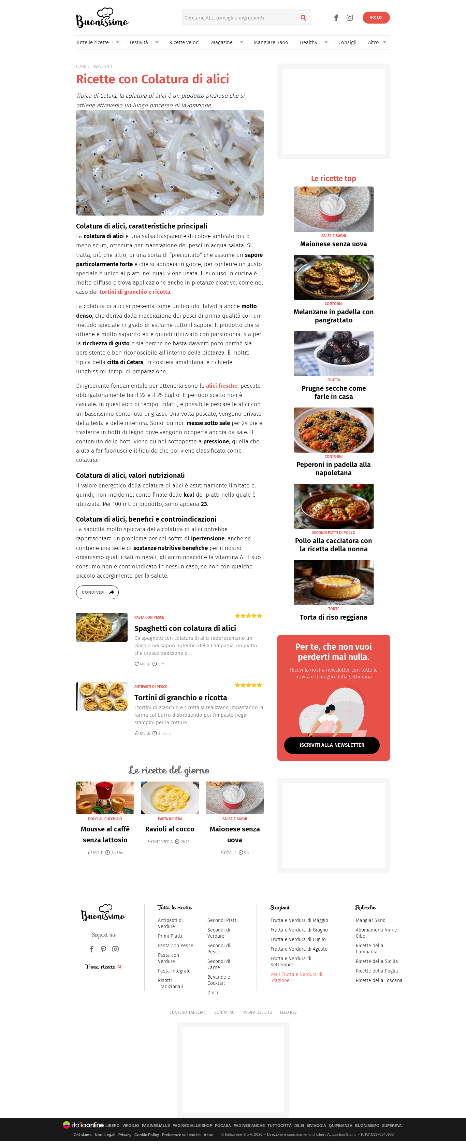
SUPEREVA (392, 1126)
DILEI (299, 1126)
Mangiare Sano (271, 42)
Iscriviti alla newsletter (332, 745)
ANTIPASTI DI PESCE (150, 687)
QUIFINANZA (340, 1126)
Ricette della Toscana (379, 980)
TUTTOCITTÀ (279, 1126)
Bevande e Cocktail (218, 980)
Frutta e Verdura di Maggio (299, 920)
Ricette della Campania (369, 949)
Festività (139, 42)
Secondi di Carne (218, 964)
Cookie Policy (146, 1135)
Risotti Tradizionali (170, 984)
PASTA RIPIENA (170, 819)
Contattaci (224, 1012)
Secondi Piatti (222, 920)
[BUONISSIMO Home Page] (102, 18)
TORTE (333, 609)
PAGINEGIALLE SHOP (192, 1126)
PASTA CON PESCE (149, 617)
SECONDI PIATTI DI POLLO (333, 532)
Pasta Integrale (174, 971)
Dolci (212, 993)
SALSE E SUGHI (234, 819)
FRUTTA (333, 380)
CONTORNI (334, 304)
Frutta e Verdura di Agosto (299, 949)
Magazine (222, 42)
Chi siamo (83, 1135)
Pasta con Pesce (175, 946)
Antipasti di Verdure (170, 923)
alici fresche (221, 385)
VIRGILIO (130, 1126)
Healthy (308, 42)
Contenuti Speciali (188, 1012)
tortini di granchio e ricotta (135, 291)
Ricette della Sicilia (377, 961)
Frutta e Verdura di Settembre (291, 962)
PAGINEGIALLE (156, 1126)
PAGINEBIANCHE (249, 1126)
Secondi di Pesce (218, 949)
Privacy (124, 1135)
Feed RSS (288, 1012)
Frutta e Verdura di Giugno (299, 930)
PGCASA (223, 1126)
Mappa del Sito (257, 1012)
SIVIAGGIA (316, 1126)
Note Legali (105, 1135)
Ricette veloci (184, 42)
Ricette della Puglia (377, 971)
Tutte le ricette (92, 42)
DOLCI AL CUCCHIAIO (105, 819)
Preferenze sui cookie (181, 1135)
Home (81, 66)
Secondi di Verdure (218, 933)
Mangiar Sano (370, 920)
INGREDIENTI (101, 66)
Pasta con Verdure (168, 958)
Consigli (347, 42)
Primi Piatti (170, 936)
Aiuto (209, 1135)
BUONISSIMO (367, 1126)
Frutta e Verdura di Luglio (298, 939)
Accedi (376, 17)
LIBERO (112, 1126)
